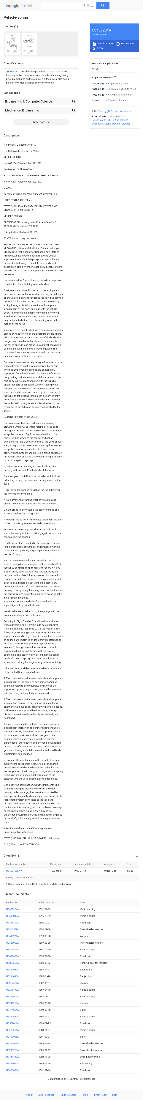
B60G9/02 (15, 71)
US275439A (12, 989)
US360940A (12, 969)
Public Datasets (68, 1094)
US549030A (12, 916)
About (29, 1094)
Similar (100, 48)
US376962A (12, 1043)
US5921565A (13, 870)
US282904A (12, 996)
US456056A (12, 1070)
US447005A (12, 1036)
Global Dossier (112, 123)
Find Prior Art (127, 43)
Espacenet (97, 123)
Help (114, 1094)
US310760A (12, 1050)
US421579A (12, 929)
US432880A (12, 1016)
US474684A (12, 1009)
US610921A (12, 936)
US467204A (12, 909)
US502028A (12, 1023)
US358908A (12, 942)
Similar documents (121, 111)
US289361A (12, 1030)
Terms (84, 1094)
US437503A (12, 956)
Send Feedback (46, 1094)
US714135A (12, 1056)
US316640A (12, 976)
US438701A (12, 922)
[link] (41, 77)
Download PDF (104, 43)
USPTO (111, 116)
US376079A (12, 1063)
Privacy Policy (100, 1094)
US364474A (12, 983)
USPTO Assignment (117, 120)
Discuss (126, 123)
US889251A (12, 962)
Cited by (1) (104, 111)
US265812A (12, 949)
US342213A (12, 1003)
